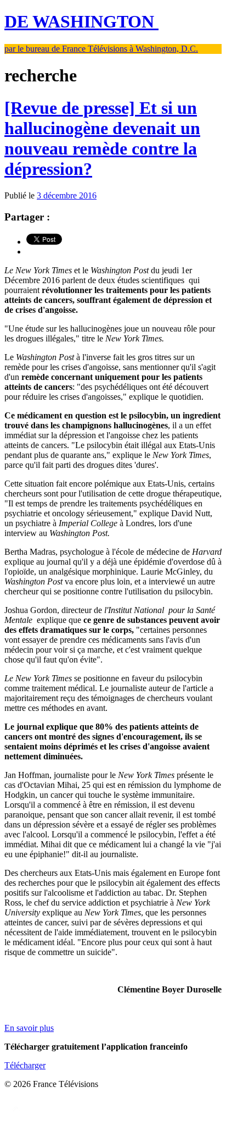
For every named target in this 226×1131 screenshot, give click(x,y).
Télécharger (25, 1065)
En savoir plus (29, 1028)
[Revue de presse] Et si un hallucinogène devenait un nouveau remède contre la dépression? (102, 138)
